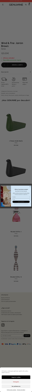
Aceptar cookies (16, 377)
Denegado (16, 382)
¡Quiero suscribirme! (21, 201)
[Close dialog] (30, 186)
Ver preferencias (16, 386)
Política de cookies (11, 389)
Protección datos (21, 389)
